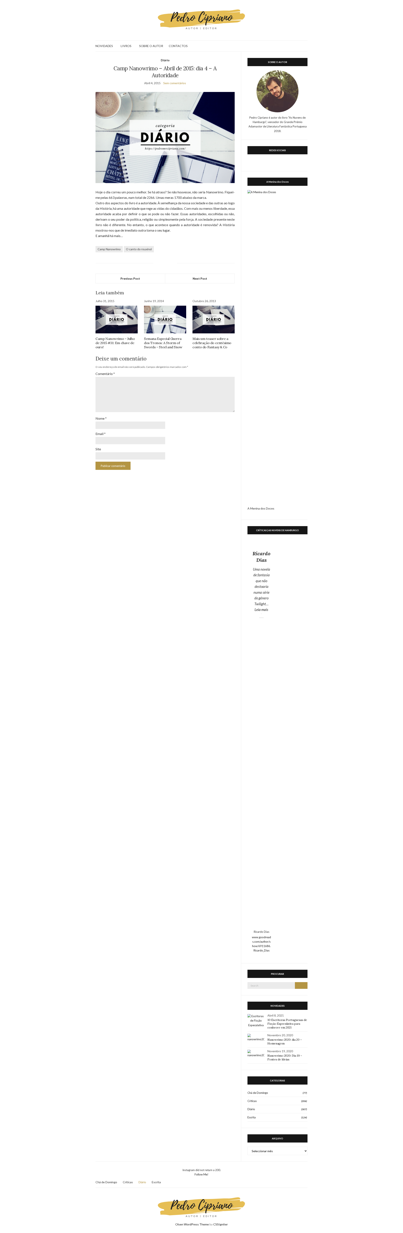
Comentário (105, 374)
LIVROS (126, 46)
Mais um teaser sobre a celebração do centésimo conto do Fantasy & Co (211, 343)
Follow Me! (201, 1174)
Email (101, 434)
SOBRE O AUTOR (151, 46)
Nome (101, 418)
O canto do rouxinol (139, 249)
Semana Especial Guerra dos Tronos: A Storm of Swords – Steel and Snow (163, 343)
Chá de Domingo (257, 1092)
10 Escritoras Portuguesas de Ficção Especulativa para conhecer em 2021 (287, 1023)
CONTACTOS (178, 46)
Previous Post (130, 278)
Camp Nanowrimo (109, 249)
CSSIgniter (220, 1224)
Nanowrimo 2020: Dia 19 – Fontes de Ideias (284, 1057)
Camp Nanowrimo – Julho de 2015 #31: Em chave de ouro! (115, 343)
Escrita (251, 1117)
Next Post (200, 278)
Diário (165, 60)
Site (98, 449)
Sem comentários (174, 83)
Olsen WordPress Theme (192, 1224)
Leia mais (263, 609)
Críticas (252, 1101)
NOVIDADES (104, 46)
